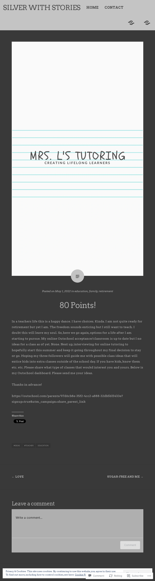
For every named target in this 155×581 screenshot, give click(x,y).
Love (19, 476)
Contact (114, 7)
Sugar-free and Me (123, 476)
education (81, 291)
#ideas (17, 445)
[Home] (131, 22)
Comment (130, 545)
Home (92, 7)
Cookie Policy (83, 574)
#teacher (28, 445)
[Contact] (147, 22)
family (93, 291)
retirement (106, 291)
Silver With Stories (41, 7)
